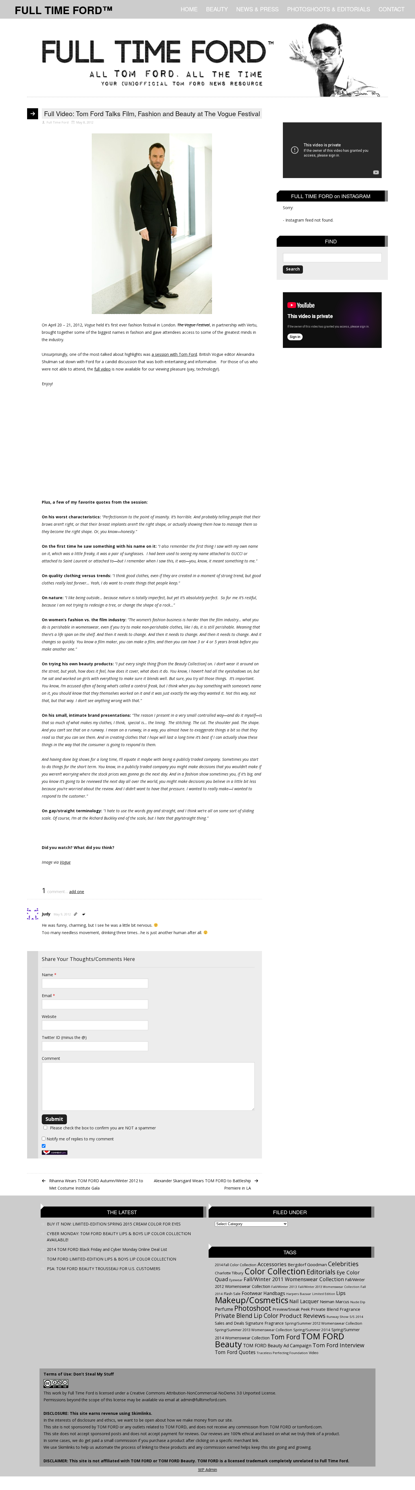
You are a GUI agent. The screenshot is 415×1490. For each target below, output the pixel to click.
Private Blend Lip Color (246, 1316)
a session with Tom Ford (174, 354)
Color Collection (274, 1271)
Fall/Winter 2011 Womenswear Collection (294, 1279)
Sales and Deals (229, 1323)
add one (76, 891)
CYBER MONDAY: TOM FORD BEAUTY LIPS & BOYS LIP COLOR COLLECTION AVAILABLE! (119, 1236)
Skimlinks (141, 1413)
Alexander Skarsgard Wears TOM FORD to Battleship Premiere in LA (202, 1184)
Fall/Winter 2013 (284, 1287)
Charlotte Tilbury (229, 1272)
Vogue (65, 862)
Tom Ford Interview (338, 1345)
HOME (189, 9)
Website (49, 1016)
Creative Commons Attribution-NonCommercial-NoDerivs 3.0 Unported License (202, 1393)
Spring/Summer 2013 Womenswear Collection (253, 1329)
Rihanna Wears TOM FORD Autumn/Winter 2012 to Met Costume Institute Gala (96, 1184)
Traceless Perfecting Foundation (282, 1353)
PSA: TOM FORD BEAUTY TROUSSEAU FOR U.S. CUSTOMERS (103, 1268)
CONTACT (392, 9)
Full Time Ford (81, 1393)
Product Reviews (302, 1316)
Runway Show (337, 1316)
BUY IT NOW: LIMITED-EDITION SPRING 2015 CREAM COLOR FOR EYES (114, 1224)
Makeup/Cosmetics (251, 1300)
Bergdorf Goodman (307, 1264)
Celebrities (343, 1264)
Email (48, 995)
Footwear (252, 1293)
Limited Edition (323, 1294)
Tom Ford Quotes (235, 1352)
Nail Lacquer (304, 1301)
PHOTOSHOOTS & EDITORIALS (328, 9)
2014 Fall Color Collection (235, 1264)
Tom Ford (285, 1336)
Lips (341, 1293)
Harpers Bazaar (298, 1294)
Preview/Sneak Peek (291, 1309)
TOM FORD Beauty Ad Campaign (277, 1345)
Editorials (321, 1271)
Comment (51, 1058)
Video (313, 1352)
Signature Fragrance (264, 1323)
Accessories (272, 1264)
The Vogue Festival (193, 325)
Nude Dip (357, 1302)
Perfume (224, 1309)
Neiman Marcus (334, 1301)
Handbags (274, 1293)
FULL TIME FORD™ (64, 9)
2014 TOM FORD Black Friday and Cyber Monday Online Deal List (107, 1249)
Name (49, 974)
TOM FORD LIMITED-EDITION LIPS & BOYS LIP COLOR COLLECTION (111, 1259)
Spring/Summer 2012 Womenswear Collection (323, 1323)
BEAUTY (217, 9)
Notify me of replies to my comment (79, 1139)
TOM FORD (141, 1460)
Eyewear (236, 1280)
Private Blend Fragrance (335, 1309)
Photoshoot (252, 1308)
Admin (207, 1469)
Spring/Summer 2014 (311, 1329)
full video (102, 369)
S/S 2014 (356, 1316)
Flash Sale (232, 1293)
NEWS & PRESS (257, 9)
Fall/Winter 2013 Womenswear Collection (328, 1287)
